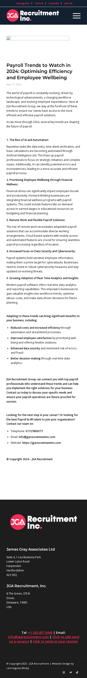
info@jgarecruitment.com (28, 637)
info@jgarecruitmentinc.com (37, 437)
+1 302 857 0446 (40, 632)
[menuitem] (23, 3)
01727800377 (34, 431)
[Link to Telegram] (70, 672)
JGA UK (68, 3)
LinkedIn (54, 3)
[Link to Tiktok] (77, 672)
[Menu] (74, 16)
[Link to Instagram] (63, 672)
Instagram (23, 3)
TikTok (39, 3)
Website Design (61, 663)
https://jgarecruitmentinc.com (41, 443)
